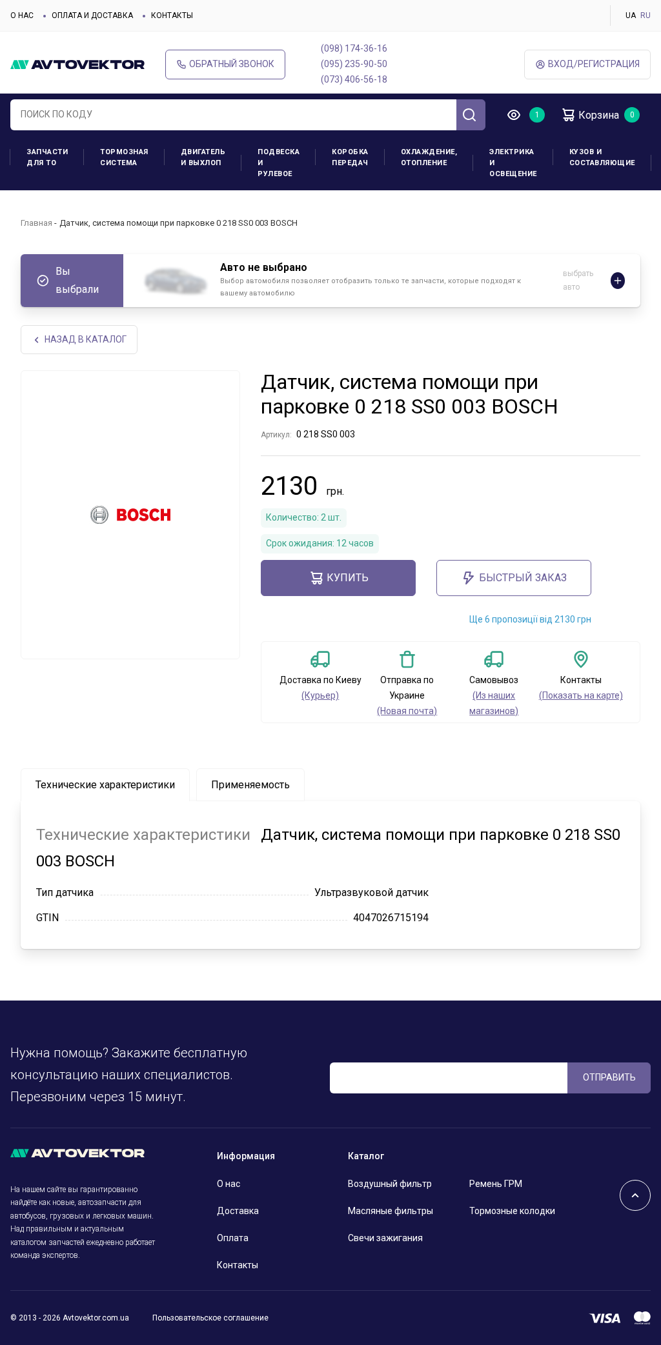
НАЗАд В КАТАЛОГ (86, 339)
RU (645, 15)
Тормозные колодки (512, 1211)
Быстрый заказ (523, 578)
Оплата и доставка (92, 15)
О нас (22, 15)
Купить (348, 578)
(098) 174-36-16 (354, 48)
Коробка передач (350, 157)
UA (630, 15)
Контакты (172, 15)
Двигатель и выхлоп (203, 157)
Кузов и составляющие (602, 157)
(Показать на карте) (581, 695)
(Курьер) (320, 695)
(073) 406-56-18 (354, 79)
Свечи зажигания (385, 1238)
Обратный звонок (231, 64)
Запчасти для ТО (47, 157)
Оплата (233, 1238)
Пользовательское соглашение (210, 1317)
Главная (36, 223)
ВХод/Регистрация (594, 64)
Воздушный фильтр (390, 1184)
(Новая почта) (407, 711)
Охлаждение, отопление (429, 157)
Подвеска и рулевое (279, 163)
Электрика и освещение (513, 163)
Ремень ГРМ (495, 1184)
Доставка (238, 1211)
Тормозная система (124, 157)
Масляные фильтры (390, 1211)
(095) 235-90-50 (354, 64)
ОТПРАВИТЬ (609, 1077)
